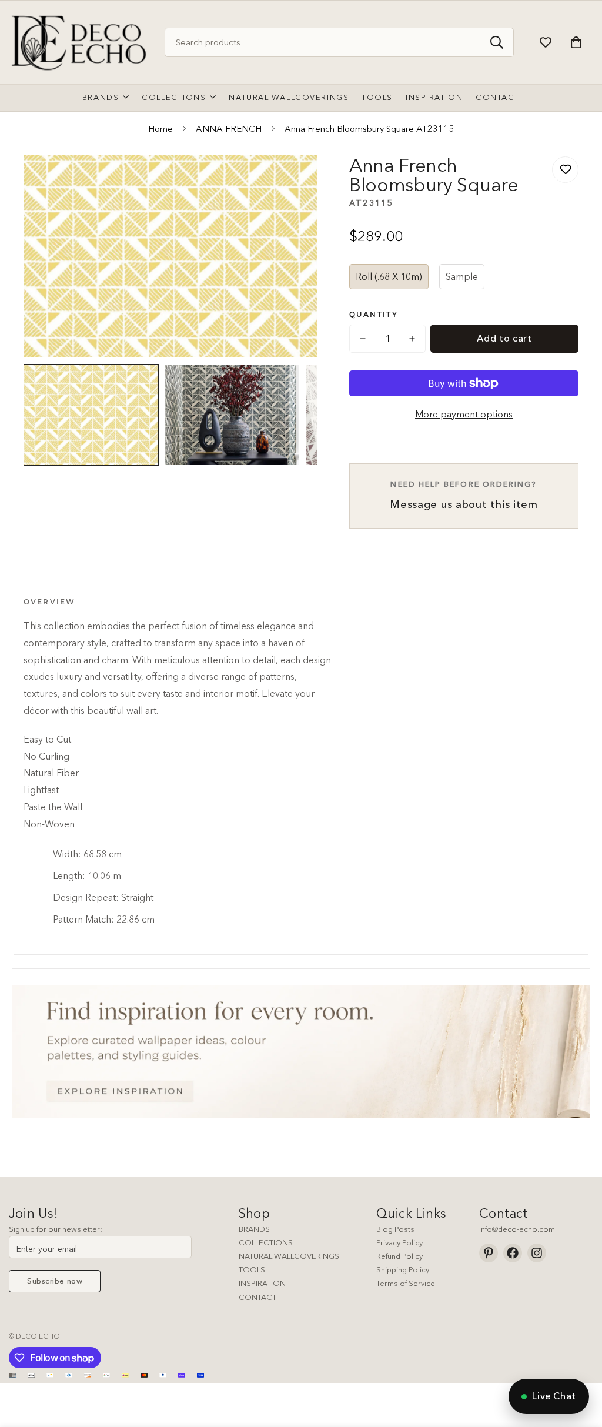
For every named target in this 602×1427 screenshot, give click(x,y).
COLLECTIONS (266, 1242)
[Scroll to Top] (579, 1362)
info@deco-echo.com (517, 1229)
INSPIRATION (262, 1283)
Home (160, 128)
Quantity (373, 314)
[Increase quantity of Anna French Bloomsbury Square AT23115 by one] (412, 338)
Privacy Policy (399, 1242)
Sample (462, 276)
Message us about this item (464, 495)
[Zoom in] (292, 180)
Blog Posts (395, 1229)
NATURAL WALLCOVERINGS (289, 1256)
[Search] (497, 42)
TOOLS (252, 1269)
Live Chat (554, 1396)
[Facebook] (512, 1253)
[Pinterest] (488, 1253)
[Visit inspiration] (301, 1051)
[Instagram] (536, 1253)
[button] (576, 42)
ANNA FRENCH (229, 128)
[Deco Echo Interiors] (81, 42)
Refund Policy (399, 1256)
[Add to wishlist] (565, 169)
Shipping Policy (402, 1269)
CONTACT (257, 1297)
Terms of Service (405, 1283)
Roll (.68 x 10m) (389, 276)
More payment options (464, 414)
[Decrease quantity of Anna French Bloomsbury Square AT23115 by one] (363, 338)
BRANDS (254, 1229)
